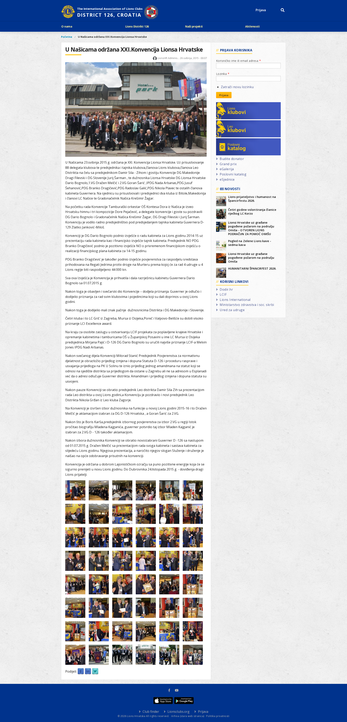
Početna (66, 37)
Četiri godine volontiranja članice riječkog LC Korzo (252, 211)
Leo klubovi (229, 122)
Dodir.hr (226, 289)
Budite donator (232, 159)
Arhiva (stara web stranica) (187, 716)
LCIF (223, 294)
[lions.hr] (68, 12)
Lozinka (223, 74)
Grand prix (228, 164)
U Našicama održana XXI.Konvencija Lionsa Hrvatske (112, 37)
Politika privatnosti (217, 716)
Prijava (261, 10)
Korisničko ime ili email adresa (238, 61)
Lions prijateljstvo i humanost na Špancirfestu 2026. (252, 199)
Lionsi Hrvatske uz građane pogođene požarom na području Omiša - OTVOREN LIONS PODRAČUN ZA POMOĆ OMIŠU (251, 228)
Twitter (95, 671)
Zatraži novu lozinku (237, 87)
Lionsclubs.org (178, 711)
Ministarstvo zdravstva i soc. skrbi (247, 304)
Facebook (81, 671)
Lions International (235, 299)
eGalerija (227, 169)
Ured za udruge (232, 310)
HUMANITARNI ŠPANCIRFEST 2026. (252, 268)
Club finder (151, 711)
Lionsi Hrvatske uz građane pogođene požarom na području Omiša (251, 257)
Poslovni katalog (233, 140)
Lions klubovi (230, 104)
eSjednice (227, 179)
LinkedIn (88, 671)
